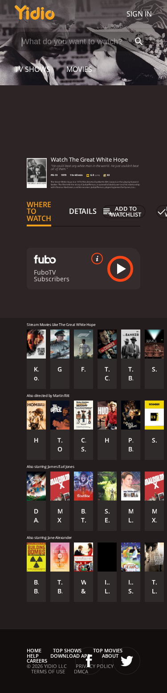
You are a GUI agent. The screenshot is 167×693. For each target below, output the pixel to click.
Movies (79, 69)
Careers (37, 660)
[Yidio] (35, 14)
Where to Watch (39, 212)
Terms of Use (48, 671)
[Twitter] (126, 661)
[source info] (95, 258)
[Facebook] (89, 661)
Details (83, 211)
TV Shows (32, 69)
